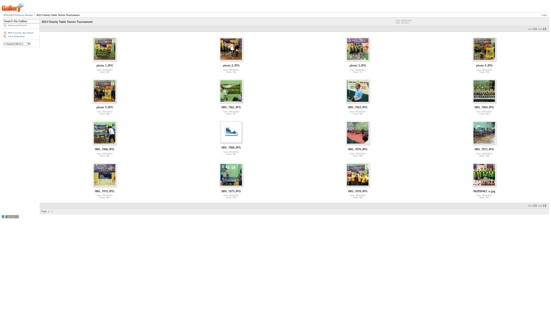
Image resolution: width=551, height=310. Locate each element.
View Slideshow (16, 36)
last (540, 29)
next (530, 29)
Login (544, 15)
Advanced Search (17, 25)
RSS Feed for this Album (21, 33)
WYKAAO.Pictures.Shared (18, 15)
